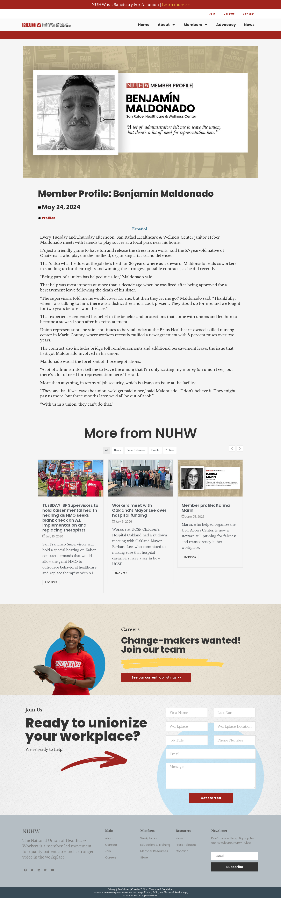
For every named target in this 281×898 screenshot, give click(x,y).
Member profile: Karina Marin (206, 508)
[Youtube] (52, 870)
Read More (51, 582)
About (164, 24)
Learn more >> (175, 4)
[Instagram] (46, 870)
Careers (229, 13)
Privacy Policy (151, 892)
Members (193, 24)
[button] (240, 448)
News (249, 24)
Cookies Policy (139, 889)
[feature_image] (70, 478)
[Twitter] (32, 870)
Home (144, 24)
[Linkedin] (39, 870)
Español (139, 229)
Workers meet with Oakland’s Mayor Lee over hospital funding (139, 510)
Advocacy (226, 24)
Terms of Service (173, 892)
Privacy (111, 889)
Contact (248, 13)
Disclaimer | (124, 889)
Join (212, 13)
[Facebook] (25, 870)
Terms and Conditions (161, 889)
